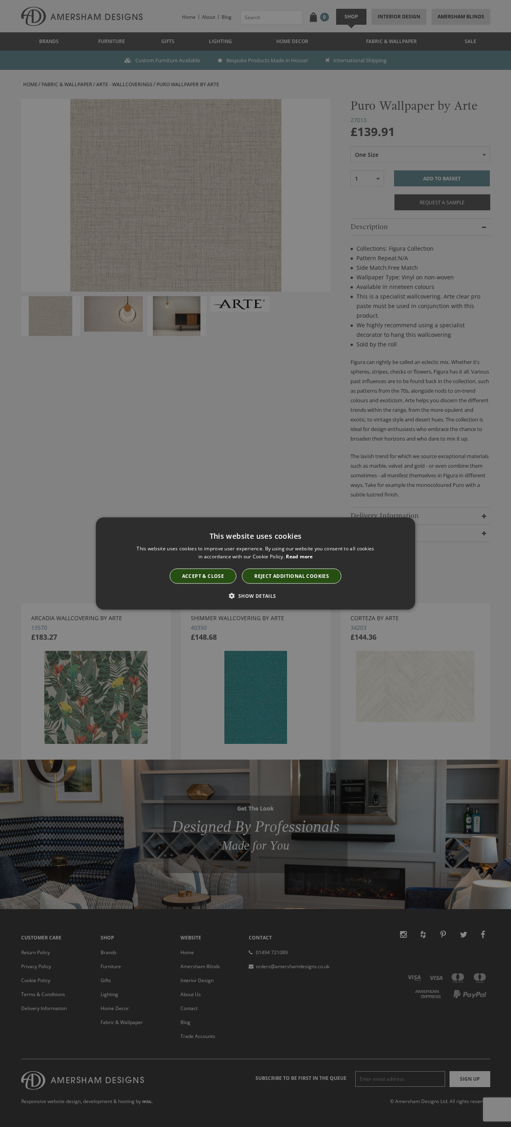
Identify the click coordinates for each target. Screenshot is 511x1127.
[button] (255, 595)
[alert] (255, 563)
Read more (299, 556)
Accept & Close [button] (203, 575)
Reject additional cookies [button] (291, 575)
